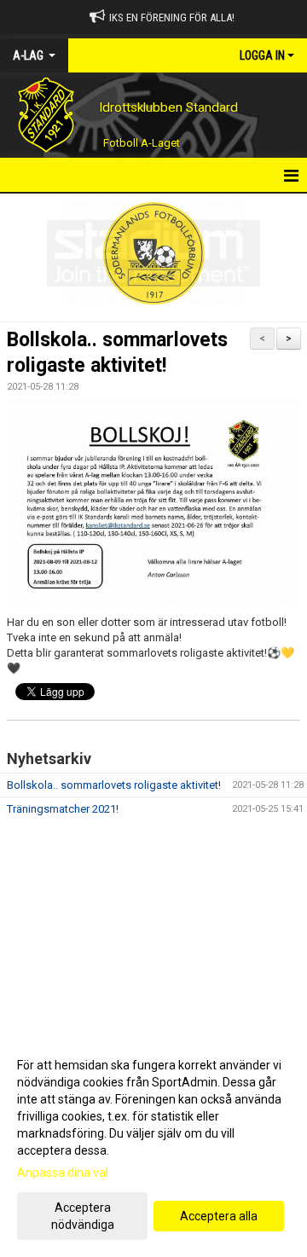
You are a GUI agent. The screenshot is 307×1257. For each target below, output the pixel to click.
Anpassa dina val (62, 1172)
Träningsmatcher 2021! (63, 808)
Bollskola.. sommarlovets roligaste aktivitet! (114, 785)
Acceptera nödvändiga (82, 1216)
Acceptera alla (219, 1216)
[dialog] (153, 1144)
